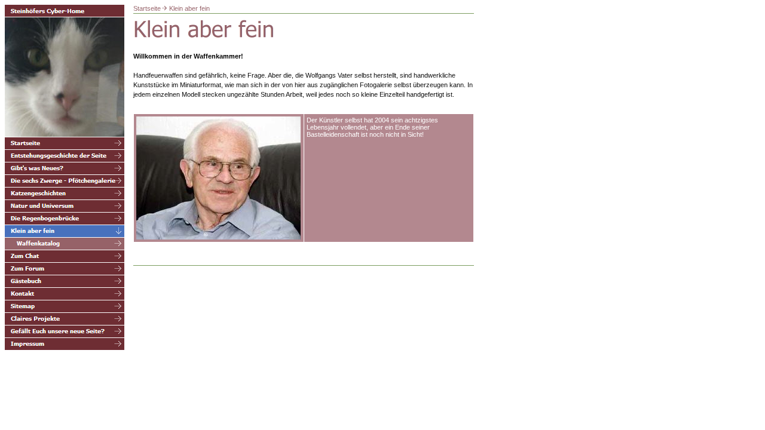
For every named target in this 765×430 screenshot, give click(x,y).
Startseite (147, 8)
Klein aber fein (189, 8)
